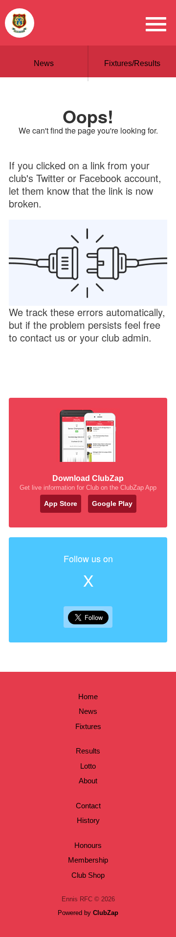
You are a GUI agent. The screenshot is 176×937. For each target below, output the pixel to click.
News (44, 63)
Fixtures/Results (132, 63)
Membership (88, 860)
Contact (88, 805)
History (88, 820)
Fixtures (88, 726)
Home (88, 696)
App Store (60, 503)
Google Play (112, 503)
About (88, 781)
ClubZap (105, 912)
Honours (88, 845)
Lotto (88, 766)
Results (88, 751)
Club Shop (88, 875)
